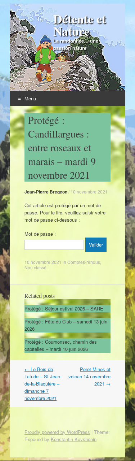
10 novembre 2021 (89, 191)
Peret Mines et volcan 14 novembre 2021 (89, 376)
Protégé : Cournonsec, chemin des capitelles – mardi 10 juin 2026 (60, 345)
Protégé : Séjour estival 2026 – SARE (63, 308)
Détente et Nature (79, 25)
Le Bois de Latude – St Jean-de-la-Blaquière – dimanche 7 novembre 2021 (43, 383)
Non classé (35, 267)
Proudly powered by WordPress (57, 432)
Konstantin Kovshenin (73, 439)
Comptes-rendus (83, 262)
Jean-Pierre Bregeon (45, 191)
